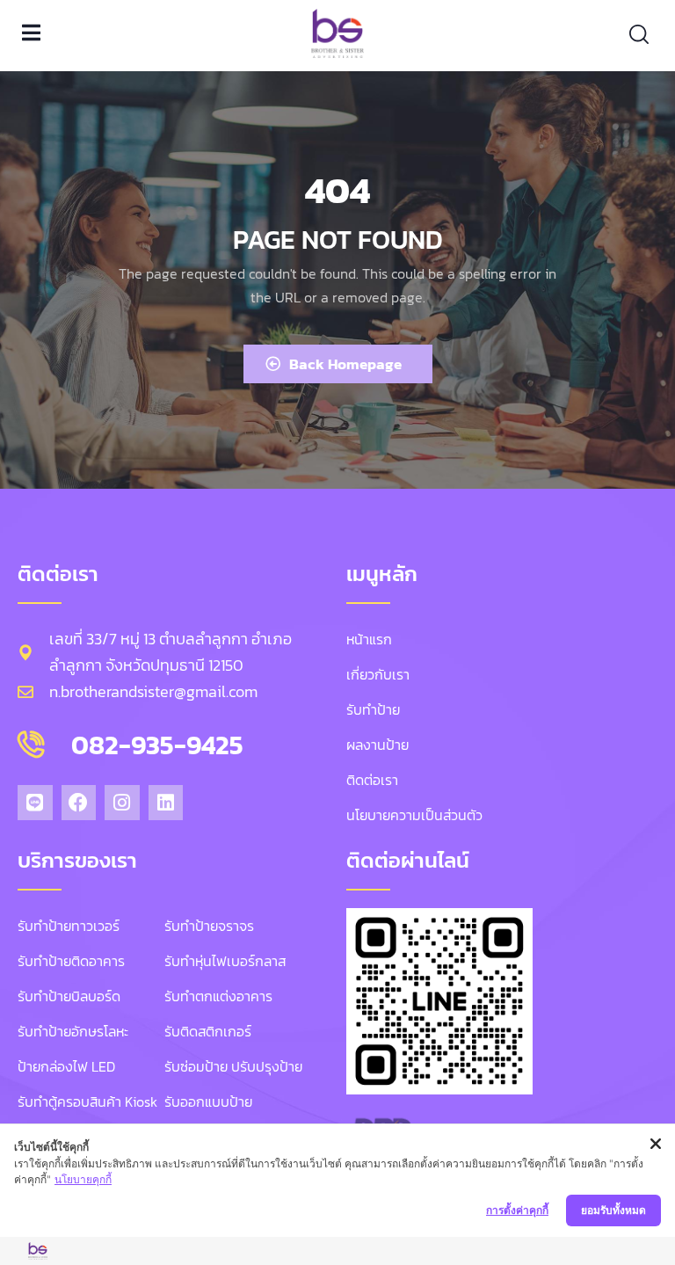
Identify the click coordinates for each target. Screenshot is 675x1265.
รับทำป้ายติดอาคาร (71, 960)
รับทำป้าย (373, 709)
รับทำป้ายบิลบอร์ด (69, 996)
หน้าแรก (369, 639)
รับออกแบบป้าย (208, 1101)
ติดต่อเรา (372, 779)
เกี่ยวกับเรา (378, 674)
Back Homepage (345, 364)
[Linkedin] (166, 802)
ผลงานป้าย (377, 744)
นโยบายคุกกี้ (83, 1179)
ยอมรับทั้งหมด (613, 1210)
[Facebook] (79, 802)
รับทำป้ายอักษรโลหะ (73, 1031)
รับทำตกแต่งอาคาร (218, 996)
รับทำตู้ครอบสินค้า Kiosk (87, 1101)
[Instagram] (122, 802)
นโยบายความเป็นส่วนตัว (414, 814)
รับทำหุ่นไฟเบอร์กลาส (225, 960)
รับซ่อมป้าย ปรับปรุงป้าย (233, 1066)
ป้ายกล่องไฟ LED (66, 1066)
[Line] (35, 802)
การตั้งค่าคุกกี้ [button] (517, 1210)
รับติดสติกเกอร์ (207, 1031)
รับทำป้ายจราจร (209, 925)
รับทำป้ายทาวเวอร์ (69, 925)
